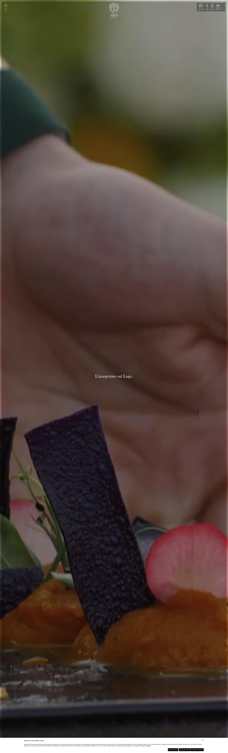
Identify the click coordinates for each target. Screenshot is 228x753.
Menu (5, 9)
